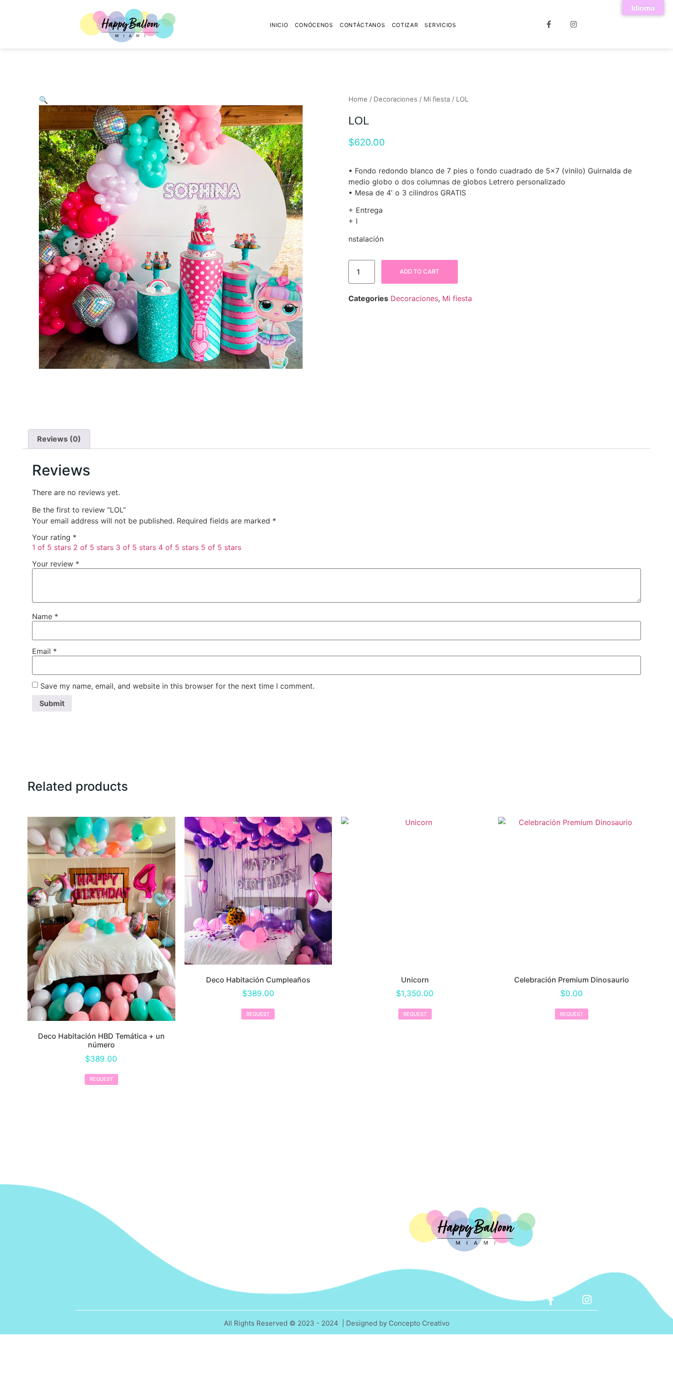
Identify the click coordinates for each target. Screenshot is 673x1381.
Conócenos (314, 25)
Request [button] (101, 1079)
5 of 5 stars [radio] (221, 547)
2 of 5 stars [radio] (93, 547)
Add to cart (419, 271)
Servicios (440, 25)
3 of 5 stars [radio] (136, 547)
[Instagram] (586, 1299)
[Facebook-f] (550, 1299)
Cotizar (405, 25)
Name (45, 616)
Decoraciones (396, 99)
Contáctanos (362, 25)
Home (358, 99)
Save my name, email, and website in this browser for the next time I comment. (177, 686)
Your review (55, 563)
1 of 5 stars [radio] (51, 547)
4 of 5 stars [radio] (178, 547)
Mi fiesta (436, 99)
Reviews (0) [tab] (59, 438)
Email (44, 651)
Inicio (279, 25)
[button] (43, 99)
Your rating (54, 537)
